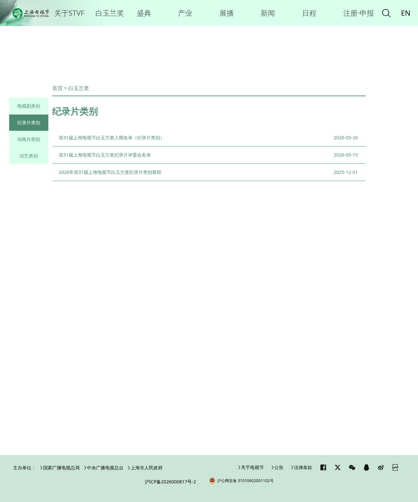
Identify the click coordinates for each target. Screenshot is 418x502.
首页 (57, 88)
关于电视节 (252, 467)
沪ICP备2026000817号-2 (170, 482)
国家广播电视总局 (61, 467)
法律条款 (303, 467)
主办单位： (24, 467)
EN (405, 13)
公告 (278, 467)
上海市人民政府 (147, 467)
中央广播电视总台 (105, 467)
